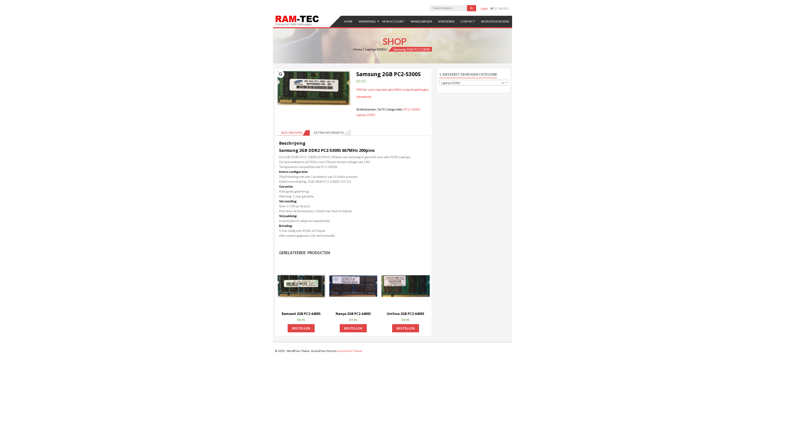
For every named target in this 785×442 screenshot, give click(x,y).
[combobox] (473, 83)
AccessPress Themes (349, 351)
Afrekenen (446, 21)
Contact (468, 21)
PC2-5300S (412, 109)
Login (484, 8)
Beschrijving (292, 132)
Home (348, 21)
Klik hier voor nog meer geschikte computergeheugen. (392, 89)
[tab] (293, 133)
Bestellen (301, 328)
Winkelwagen (421, 21)
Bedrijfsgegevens (495, 21)
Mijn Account (393, 21)
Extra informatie (329, 132)
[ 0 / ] (501, 8)
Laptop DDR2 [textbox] (472, 83)
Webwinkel (367, 21)
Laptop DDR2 (375, 49)
